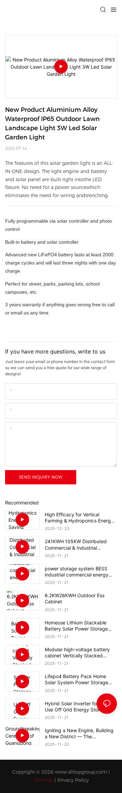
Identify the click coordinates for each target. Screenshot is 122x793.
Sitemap (43, 780)
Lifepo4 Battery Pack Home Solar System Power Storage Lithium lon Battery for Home (76, 679)
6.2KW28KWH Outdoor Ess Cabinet (74, 598)
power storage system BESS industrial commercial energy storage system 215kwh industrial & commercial (76, 572)
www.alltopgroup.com (81, 772)
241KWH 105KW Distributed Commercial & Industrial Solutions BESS (76, 544)
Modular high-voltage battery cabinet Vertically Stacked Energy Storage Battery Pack (77, 653)
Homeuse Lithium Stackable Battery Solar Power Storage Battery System (76, 626)
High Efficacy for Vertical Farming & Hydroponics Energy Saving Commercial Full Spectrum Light (79, 518)
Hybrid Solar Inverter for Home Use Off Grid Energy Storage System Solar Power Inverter (79, 707)
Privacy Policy (73, 780)
